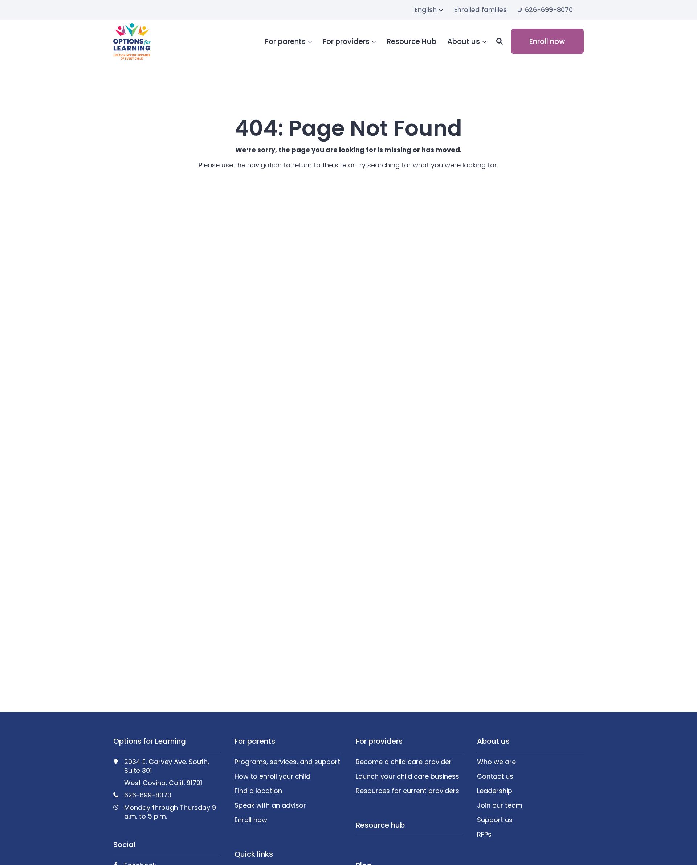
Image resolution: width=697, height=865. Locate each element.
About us (463, 41)
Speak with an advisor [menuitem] (270, 805)
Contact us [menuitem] (495, 776)
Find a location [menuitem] (258, 791)
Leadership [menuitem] (494, 791)
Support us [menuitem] (495, 820)
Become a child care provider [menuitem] (404, 762)
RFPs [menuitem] (484, 834)
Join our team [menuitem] (499, 805)
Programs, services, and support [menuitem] (287, 762)
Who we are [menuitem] (496, 762)
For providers (346, 41)
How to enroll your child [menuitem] (272, 776)
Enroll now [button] (547, 41)
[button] (499, 41)
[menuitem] (480, 9)
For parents (285, 41)
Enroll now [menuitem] (251, 820)
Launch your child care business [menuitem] (407, 776)
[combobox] (429, 10)
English (426, 9)
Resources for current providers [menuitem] (407, 791)
